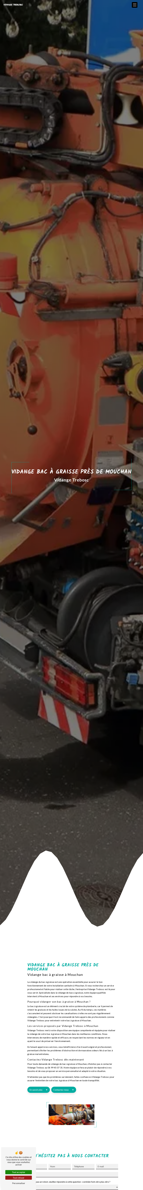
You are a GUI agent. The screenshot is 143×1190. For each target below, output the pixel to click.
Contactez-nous (61, 1089)
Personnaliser (18, 1183)
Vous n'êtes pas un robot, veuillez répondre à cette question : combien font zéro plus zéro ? (67, 1181)
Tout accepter (18, 1172)
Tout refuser (18, 1177)
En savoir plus (35, 1089)
